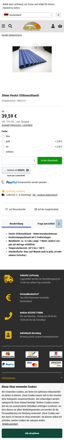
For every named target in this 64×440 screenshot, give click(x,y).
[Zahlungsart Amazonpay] (55, 364)
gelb (34, 141)
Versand (25, 121)
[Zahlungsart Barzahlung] (8, 354)
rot (34, 146)
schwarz (9, 151)
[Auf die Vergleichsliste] (35, 47)
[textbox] (28, 15)
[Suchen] (10, 26)
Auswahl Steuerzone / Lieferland (17, 125)
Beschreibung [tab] (16, 223)
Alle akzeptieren (32, 433)
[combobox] (28, 15)
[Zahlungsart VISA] (32, 364)
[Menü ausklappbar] (3, 26)
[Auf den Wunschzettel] (44, 47)
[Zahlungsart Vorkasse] (32, 354)
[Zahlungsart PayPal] (8, 364)
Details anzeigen (10, 424)
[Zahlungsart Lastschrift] (55, 354)
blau (8, 136)
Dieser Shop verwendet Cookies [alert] (19, 386)
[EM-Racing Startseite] (32, 26)
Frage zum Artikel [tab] (46, 223)
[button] (53, 26)
